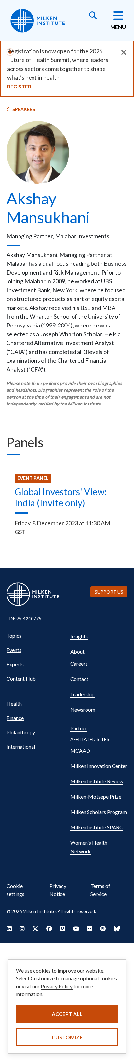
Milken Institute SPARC (96, 827)
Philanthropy (21, 732)
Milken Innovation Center (98, 766)
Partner (78, 728)
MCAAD (80, 750)
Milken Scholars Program (98, 812)
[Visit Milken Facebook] (49, 928)
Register (19, 86)
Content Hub (21, 678)
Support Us (109, 592)
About (77, 651)
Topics (14, 635)
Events (14, 650)
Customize (67, 1037)
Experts (15, 664)
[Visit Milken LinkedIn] (9, 928)
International (21, 746)
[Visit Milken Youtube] (76, 928)
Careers (79, 663)
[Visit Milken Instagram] (22, 928)
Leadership (82, 694)
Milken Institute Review (96, 781)
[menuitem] (35, 635)
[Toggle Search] (93, 16)
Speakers (23, 109)
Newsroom (82, 710)
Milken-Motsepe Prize (95, 796)
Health (14, 703)
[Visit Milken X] (35, 928)
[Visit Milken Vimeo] (62, 928)
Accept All (67, 1014)
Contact (79, 679)
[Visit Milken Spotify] (103, 928)
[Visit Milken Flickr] (89, 928)
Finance (15, 718)
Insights (79, 636)
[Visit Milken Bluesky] (117, 928)
